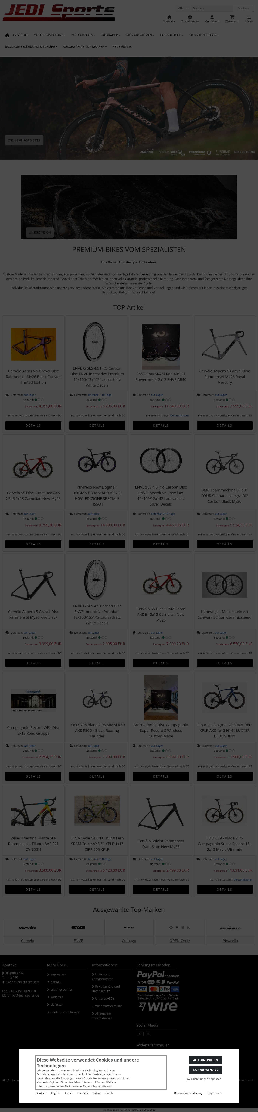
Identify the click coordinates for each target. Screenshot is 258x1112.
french (69, 1093)
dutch (109, 1093)
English (55, 1093)
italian (97, 1093)
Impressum (215, 1093)
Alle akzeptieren (205, 1060)
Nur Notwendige (205, 1070)
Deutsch (41, 1093)
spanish (83, 1093)
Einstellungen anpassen (205, 1079)
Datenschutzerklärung (188, 1093)
